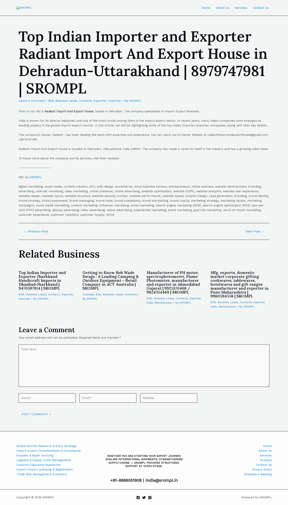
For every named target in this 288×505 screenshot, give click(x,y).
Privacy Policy (262, 469)
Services (241, 8)
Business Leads (66, 100)
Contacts (85, 100)
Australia (88, 294)
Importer (114, 100)
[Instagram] (150, 497)
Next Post (255, 231)
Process (266, 460)
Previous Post (36, 231)
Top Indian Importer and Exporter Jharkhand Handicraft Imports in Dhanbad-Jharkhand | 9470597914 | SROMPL (42, 280)
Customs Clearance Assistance (38, 465)
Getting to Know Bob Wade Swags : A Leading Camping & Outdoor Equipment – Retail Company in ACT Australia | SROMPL (110, 280)
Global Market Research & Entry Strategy (46, 446)
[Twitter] (144, 497)
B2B (51, 100)
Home (206, 8)
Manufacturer (163, 302)
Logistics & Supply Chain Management (43, 460)
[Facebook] (138, 497)
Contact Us (261, 8)
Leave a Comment (32, 100)
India (150, 302)
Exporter (100, 100)
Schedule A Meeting (258, 474)
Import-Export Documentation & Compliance (48, 450)
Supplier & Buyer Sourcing (34, 455)
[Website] (168, 399)
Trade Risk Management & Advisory (41, 474)
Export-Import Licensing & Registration (44, 469)
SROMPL (36, 177)
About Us (222, 8)
